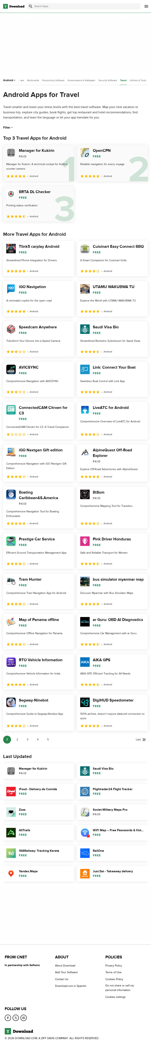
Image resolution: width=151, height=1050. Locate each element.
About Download (65, 965)
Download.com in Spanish (70, 986)
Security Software (108, 80)
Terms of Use (113, 972)
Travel (123, 80)
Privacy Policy (113, 965)
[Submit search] (31, 6)
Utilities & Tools (138, 80)
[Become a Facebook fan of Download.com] (8, 1018)
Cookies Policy (114, 979)
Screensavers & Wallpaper (81, 80)
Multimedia (33, 80)
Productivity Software (53, 80)
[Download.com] (13, 6)
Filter (6, 128)
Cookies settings (115, 997)
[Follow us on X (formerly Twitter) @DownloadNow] (16, 1018)
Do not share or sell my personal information (119, 988)
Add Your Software (66, 972)
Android (8, 80)
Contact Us (61, 979)
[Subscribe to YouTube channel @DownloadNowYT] (23, 1018)
